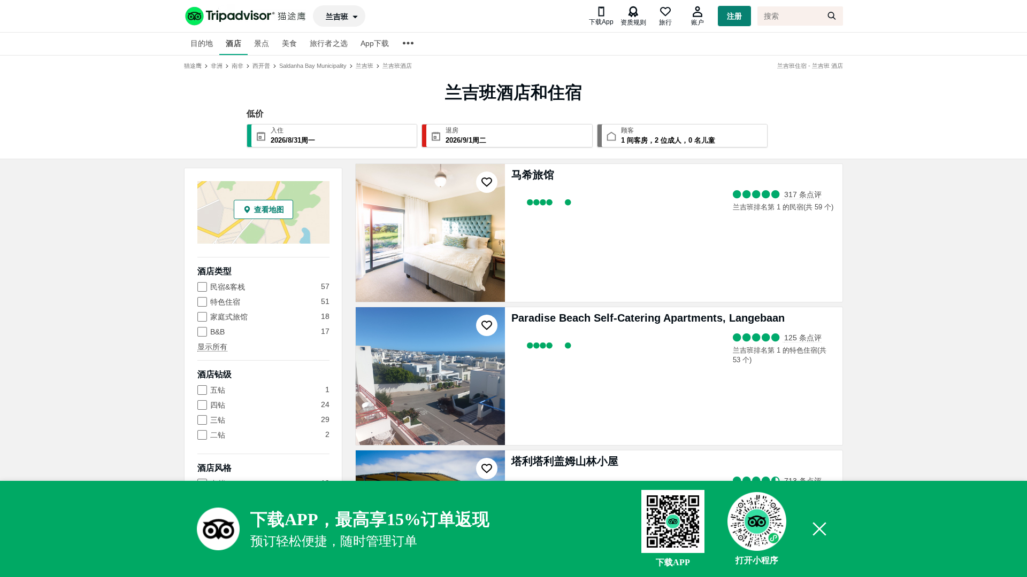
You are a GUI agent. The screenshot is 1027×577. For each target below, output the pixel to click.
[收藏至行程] (486, 182)
